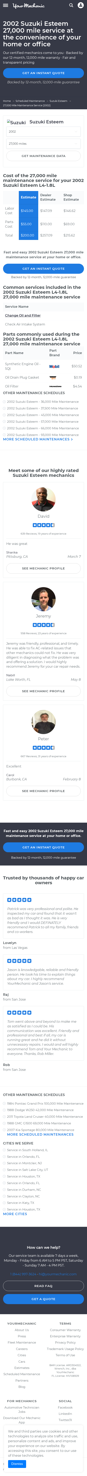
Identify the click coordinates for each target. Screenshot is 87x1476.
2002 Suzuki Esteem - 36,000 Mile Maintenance (43, 402)
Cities (22, 1355)
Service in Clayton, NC (23, 1196)
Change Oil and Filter (23, 315)
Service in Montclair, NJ (24, 1163)
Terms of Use (65, 1355)
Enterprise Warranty (65, 1336)
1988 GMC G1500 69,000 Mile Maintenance (39, 1123)
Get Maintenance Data (44, 156)
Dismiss (17, 1464)
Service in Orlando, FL (23, 1157)
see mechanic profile (43, 568)
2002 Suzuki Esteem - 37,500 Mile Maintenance (42, 408)
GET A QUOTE (43, 1299)
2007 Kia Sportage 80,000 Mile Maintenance (40, 1130)
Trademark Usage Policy (65, 1349)
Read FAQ (43, 1286)
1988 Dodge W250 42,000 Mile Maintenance (40, 1110)
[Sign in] (80, 5)
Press (22, 1336)
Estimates (21, 1368)
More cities (15, 1214)
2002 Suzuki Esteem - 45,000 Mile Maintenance (43, 415)
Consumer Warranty (65, 1330)
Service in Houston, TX (23, 1176)
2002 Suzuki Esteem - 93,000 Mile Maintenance (43, 435)
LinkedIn (65, 1414)
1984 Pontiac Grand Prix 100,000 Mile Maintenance (45, 1103)
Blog (21, 1387)
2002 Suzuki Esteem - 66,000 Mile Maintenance (43, 428)
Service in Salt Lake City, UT (27, 1170)
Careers (22, 1349)
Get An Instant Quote (43, 269)
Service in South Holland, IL (27, 1150)
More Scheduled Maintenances (37, 439)
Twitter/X (65, 1420)
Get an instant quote (43, 73)
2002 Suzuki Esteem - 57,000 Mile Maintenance (43, 421)
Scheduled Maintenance (21, 1374)
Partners (21, 1380)
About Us (22, 1330)
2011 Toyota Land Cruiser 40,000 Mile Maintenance (45, 1117)
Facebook (65, 1407)
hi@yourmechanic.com (58, 1274)
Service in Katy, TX (20, 1203)
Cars (21, 1361)
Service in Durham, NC (24, 1190)
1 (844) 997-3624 (23, 1274)
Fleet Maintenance (22, 1342)
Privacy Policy (65, 1342)
